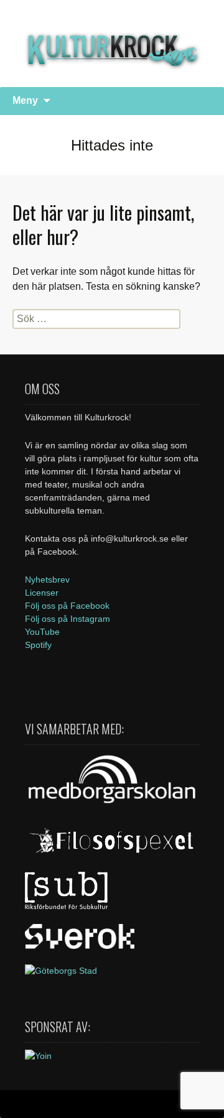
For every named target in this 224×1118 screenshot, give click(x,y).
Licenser (41, 593)
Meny (25, 100)
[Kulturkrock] (112, 43)
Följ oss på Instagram (67, 619)
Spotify (38, 645)
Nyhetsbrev (47, 579)
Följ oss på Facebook (67, 606)
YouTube (42, 632)
